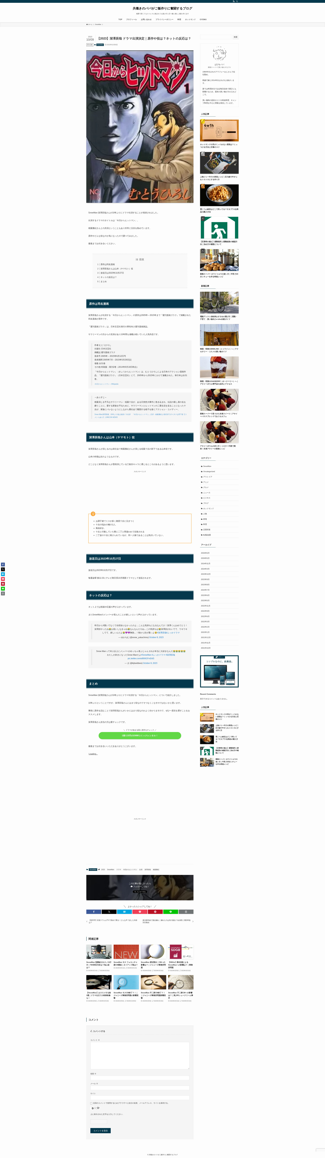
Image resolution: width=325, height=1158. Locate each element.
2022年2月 (205, 627)
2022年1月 (205, 632)
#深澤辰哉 (161, 633)
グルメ (206, 487)
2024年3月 (205, 569)
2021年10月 (206, 648)
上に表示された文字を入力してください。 (107, 1114)
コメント (95, 1040)
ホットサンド (208, 508)
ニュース (206, 493)
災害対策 (206, 530)
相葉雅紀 (156, 869)
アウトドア (207, 477)
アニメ (206, 482)
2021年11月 (205, 643)
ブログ (206, 503)
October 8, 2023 (156, 637)
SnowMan (100, 44)
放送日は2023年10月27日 (112, 273)
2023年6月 (205, 595)
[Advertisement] (139, 491)
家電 (205, 519)
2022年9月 (205, 611)
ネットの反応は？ (109, 277)
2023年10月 (206, 574)
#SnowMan (146, 655)
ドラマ (118, 869)
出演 (140, 869)
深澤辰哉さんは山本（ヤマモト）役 (117, 269)
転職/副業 (207, 535)
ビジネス (206, 498)
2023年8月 (205, 585)
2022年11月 (205, 606)
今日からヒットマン (130, 869)
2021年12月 (206, 637)
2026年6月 (205, 553)
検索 (235, 37)
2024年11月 (205, 563)
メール (94, 1084)
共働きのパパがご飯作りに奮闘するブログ (162, 8)
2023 (103, 869)
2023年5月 (205, 600)
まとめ (104, 281)
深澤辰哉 (148, 869)
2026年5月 (205, 558)
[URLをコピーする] (186, 912)
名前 (93, 1074)
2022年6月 (205, 616)
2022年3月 (205, 622)
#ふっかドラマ (173, 633)
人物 (205, 514)
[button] (93, 912)
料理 (205, 524)
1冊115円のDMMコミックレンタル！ (140, 735)
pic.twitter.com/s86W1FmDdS (141, 658)
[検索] (237, 1)
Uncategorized (209, 471)
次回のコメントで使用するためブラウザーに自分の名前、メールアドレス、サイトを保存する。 (131, 1103)
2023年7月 (205, 590)
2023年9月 (205, 579)
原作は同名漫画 (108, 264)
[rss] (233, 1)
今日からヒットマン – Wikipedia (106, 384)
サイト (93, 1093)
